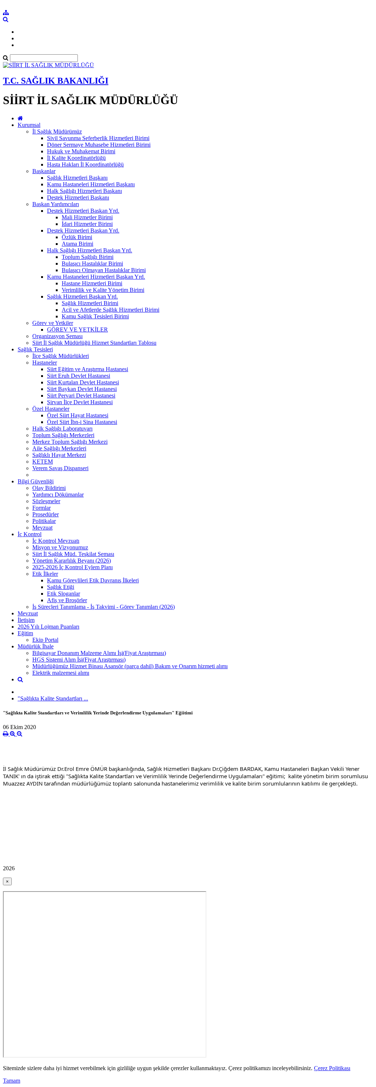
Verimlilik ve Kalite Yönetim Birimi (103, 290)
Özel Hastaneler (50, 409)
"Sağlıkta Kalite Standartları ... (53, 698)
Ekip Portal (45, 640)
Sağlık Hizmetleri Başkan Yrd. (82, 296)
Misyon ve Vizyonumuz (60, 547)
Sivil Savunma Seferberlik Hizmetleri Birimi (98, 138)
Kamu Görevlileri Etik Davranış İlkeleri (93, 580)
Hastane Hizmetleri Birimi (92, 283)
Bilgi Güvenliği (36, 481)
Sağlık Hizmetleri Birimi (90, 303)
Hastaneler (44, 362)
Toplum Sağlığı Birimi (87, 257)
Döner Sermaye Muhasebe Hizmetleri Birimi (99, 145)
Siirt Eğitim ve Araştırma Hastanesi (87, 369)
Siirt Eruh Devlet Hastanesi (78, 376)
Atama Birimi (77, 244)
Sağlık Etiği (60, 587)
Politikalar (44, 521)
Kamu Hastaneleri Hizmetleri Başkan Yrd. (96, 277)
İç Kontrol (29, 534)
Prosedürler (45, 514)
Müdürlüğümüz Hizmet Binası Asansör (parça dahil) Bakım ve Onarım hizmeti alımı (130, 666)
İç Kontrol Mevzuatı (55, 541)
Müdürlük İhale (36, 646)
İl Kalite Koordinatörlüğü (76, 158)
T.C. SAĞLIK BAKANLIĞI (55, 80)
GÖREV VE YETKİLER (77, 329)
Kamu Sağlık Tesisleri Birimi (95, 316)
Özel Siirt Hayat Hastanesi (77, 415)
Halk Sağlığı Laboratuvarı (62, 428)
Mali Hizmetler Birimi (87, 217)
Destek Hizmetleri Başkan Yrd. (83, 211)
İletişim (26, 620)
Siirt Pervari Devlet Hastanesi (81, 395)
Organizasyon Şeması (57, 336)
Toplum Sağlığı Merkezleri (63, 435)
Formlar (41, 508)
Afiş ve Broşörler (67, 600)
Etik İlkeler (45, 574)
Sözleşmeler (46, 501)
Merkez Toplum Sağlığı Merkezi (70, 442)
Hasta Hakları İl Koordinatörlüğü (85, 164)
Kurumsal (29, 125)
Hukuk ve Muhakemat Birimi (81, 151)
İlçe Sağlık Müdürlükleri (60, 356)
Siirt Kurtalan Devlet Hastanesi (83, 382)
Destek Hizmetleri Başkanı (78, 197)
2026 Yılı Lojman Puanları (48, 626)
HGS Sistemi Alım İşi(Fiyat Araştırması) (79, 659)
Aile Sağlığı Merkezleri (59, 448)
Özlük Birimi (77, 237)
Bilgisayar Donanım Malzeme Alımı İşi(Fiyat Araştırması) (99, 653)
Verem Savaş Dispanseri (60, 468)
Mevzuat (42, 527)
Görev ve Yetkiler (52, 323)
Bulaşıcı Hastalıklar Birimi (92, 263)
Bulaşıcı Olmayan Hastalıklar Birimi (104, 270)
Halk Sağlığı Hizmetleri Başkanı (84, 191)
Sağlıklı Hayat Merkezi (59, 455)
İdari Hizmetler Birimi (87, 224)
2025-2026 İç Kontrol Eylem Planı (72, 567)
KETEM (42, 461)
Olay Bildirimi (49, 488)
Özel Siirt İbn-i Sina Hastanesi (82, 422)
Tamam (11, 1080)
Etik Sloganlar (63, 593)
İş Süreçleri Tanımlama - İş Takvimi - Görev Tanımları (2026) (103, 607)
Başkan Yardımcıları (55, 204)
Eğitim (25, 633)
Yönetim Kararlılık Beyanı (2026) (71, 560)
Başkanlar (43, 171)
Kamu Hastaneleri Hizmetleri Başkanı (91, 184)
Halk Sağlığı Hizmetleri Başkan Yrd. (89, 250)
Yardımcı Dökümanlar (58, 494)
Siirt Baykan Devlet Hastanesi (82, 389)
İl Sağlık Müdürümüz (57, 131)
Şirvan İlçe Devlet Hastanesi (80, 402)
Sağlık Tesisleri (35, 349)
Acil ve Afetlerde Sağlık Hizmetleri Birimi (110, 310)
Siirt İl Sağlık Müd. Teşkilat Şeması (73, 554)
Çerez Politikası (332, 1068)
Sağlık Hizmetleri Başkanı (77, 178)
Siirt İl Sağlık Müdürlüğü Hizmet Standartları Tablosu (94, 343)
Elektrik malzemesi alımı (60, 673)
